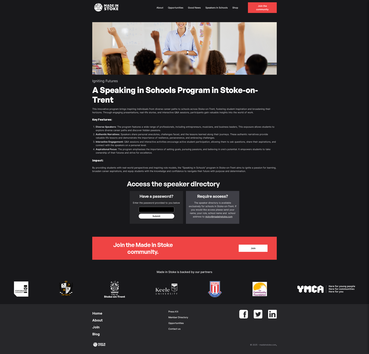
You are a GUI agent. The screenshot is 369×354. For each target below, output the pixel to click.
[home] (106, 8)
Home (97, 313)
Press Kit (173, 311)
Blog (96, 334)
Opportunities (175, 7)
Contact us (174, 328)
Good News (194, 7)
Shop (235, 7)
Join (253, 248)
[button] (243, 7)
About (160, 7)
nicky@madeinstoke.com (218, 216)
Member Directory (178, 317)
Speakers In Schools (216, 7)
